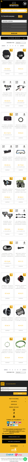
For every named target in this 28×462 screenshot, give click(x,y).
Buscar (14, 33)
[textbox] (14, 10)
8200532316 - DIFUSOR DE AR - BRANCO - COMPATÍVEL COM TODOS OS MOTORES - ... (7, 319)
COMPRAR (7, 73)
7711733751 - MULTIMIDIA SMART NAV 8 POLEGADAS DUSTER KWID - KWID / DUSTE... (7, 127)
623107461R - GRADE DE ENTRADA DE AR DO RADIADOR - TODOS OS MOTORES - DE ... (7, 159)
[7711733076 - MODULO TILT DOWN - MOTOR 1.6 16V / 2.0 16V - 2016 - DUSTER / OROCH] (20, 86)
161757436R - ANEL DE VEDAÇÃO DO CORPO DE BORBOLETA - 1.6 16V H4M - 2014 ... (7, 352)
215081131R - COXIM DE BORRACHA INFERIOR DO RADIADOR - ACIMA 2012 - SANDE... (20, 63)
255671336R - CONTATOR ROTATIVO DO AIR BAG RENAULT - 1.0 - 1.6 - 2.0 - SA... (7, 191)
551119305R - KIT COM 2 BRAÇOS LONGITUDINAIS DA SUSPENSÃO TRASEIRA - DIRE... (21, 223)
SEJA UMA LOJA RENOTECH (14, 441)
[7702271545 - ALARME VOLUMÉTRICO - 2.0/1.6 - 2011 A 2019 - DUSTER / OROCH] (7, 86)
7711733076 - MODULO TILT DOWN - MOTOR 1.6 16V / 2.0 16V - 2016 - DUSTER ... (20, 94)
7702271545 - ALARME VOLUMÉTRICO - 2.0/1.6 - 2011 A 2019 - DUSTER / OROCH (7, 95)
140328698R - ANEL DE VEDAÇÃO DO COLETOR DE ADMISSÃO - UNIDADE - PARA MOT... (20, 352)
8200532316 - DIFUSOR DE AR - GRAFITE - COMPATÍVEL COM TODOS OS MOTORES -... (7, 287)
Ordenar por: (11, 42)
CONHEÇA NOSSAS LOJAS (14, 436)
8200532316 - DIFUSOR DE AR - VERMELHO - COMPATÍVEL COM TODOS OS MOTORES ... (20, 287)
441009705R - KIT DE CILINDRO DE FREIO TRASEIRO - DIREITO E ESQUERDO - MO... (7, 223)
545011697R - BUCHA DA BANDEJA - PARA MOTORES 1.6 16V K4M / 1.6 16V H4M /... (20, 319)
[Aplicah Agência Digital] (9, 455)
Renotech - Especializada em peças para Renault (14, 4)
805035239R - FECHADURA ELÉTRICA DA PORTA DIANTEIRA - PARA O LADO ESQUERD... (20, 191)
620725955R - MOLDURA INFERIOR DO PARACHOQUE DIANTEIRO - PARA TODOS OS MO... (20, 159)
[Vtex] (18, 455)
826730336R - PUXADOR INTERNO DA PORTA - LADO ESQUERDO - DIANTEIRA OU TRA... (7, 255)
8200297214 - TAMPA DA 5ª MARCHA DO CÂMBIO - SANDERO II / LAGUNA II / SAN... (7, 63)
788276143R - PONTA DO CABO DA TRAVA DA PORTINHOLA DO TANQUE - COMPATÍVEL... (20, 255)
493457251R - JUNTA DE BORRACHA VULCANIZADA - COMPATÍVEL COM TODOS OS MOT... (20, 127)
